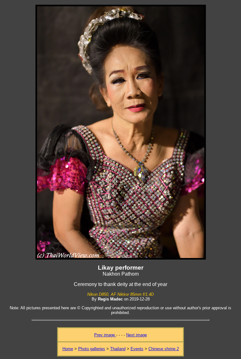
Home (67, 348)
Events (137, 348)
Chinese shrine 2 (163, 348)
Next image (136, 335)
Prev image (105, 335)
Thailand (118, 348)
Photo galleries (91, 348)
